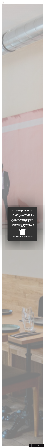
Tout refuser (22, 231)
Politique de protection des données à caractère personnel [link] (23, 236)
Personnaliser (22, 234)
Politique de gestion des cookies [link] (22, 237)
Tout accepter (22, 229)
